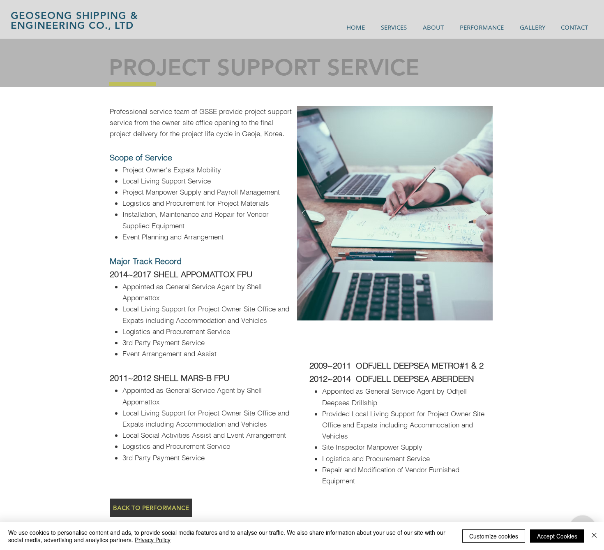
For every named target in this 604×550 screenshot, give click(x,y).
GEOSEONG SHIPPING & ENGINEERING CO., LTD (74, 20)
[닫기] (594, 536)
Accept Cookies (557, 536)
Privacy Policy (153, 540)
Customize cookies (493, 536)
